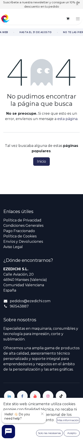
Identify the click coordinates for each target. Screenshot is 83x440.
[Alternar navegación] (77, 18)
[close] (42, 414)
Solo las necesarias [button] (49, 433)
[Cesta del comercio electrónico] (68, 19)
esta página (67, 119)
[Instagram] (48, 396)
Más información (68, 420)
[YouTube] (35, 396)
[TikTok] (61, 396)
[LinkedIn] (9, 396)
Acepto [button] (71, 433)
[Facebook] (22, 396)
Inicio (41, 161)
